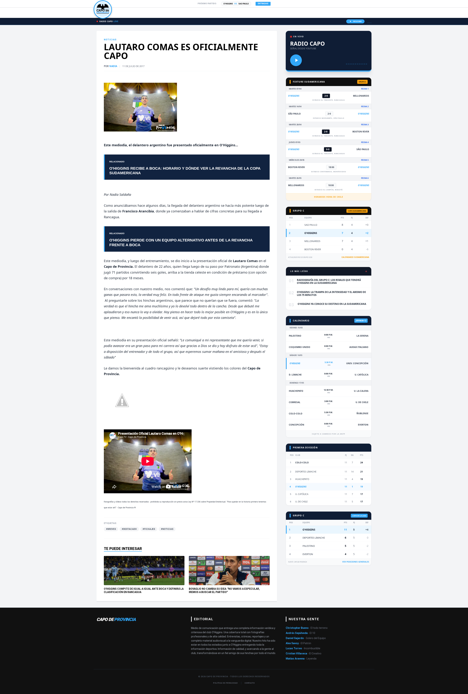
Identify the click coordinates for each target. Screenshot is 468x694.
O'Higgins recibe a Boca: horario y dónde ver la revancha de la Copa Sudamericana (184, 170)
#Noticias (167, 529)
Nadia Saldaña (120, 194)
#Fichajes (149, 529)
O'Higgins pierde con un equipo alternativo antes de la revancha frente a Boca (180, 242)
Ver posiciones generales (355, 561)
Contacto (250, 683)
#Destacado (129, 529)
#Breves (111, 529)
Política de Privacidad (225, 683)
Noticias (110, 39)
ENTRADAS (263, 3)
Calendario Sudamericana (355, 257)
